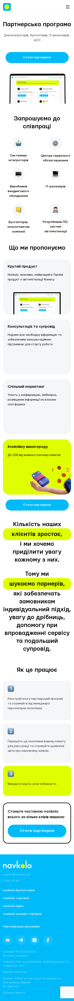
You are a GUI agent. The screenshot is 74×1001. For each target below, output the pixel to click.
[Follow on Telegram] (21, 940)
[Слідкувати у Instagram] (34, 940)
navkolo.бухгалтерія (19, 890)
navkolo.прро (13, 906)
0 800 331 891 (11, 880)
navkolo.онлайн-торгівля (22, 914)
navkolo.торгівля (16, 898)
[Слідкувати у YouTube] (7, 940)
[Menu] (67, 6)
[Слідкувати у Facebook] (48, 940)
